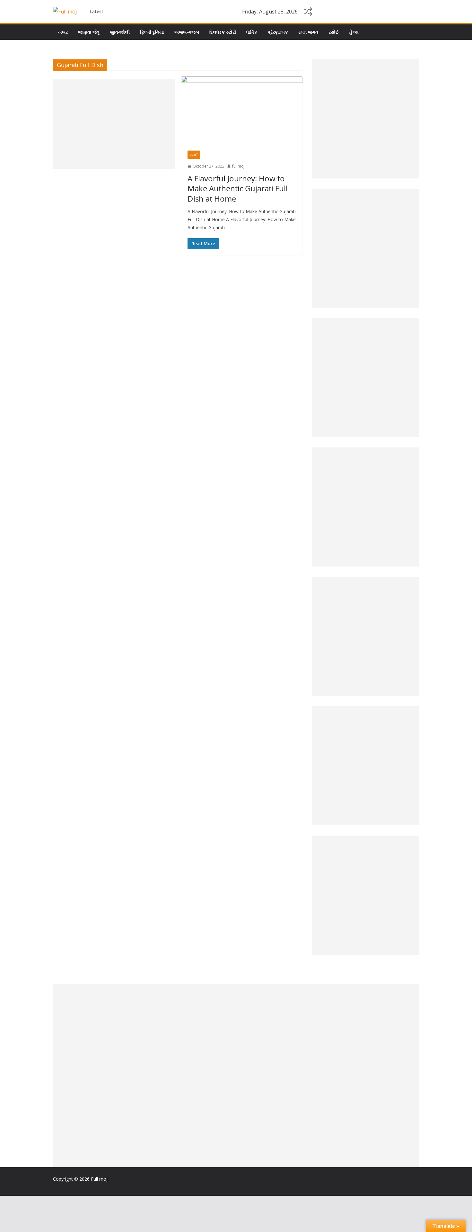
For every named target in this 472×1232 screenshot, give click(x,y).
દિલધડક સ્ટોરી (222, 32)
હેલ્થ (354, 32)
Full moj (99, 1179)
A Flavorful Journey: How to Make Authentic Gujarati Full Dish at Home (238, 188)
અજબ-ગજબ (186, 32)
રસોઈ (333, 32)
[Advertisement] (114, 124)
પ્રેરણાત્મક (277, 32)
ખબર (63, 32)
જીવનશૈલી (120, 32)
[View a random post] (308, 11)
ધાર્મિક (251, 32)
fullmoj (238, 166)
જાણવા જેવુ (89, 32)
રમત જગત (308, 32)
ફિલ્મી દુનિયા (152, 32)
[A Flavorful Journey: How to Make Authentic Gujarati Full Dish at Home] (241, 110)
